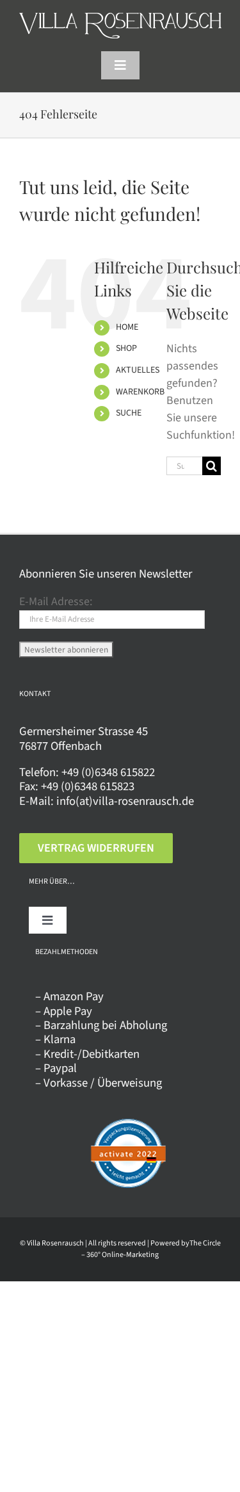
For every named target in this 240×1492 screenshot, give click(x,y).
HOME (127, 327)
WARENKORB (140, 391)
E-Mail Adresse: (55, 602)
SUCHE (128, 413)
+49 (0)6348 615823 (87, 786)
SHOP (126, 348)
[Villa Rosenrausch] (120, 18)
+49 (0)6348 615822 (108, 772)
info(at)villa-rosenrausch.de (125, 801)
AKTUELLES (137, 370)
